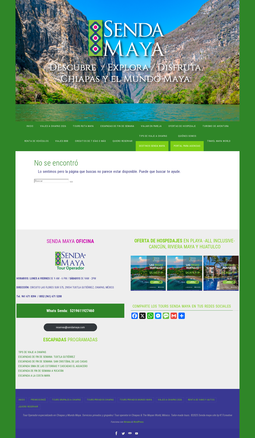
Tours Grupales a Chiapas (66, 399)
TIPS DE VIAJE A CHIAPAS (32, 352)
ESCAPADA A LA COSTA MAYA (34, 375)
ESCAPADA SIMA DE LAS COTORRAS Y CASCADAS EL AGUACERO (53, 366)
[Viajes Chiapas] (136, 433)
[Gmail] (174, 316)
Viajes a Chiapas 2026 (170, 399)
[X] (142, 316)
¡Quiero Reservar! (28, 406)
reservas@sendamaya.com (70, 327)
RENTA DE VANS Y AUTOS (201, 399)
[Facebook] (135, 316)
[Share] (182, 316)
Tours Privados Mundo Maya (136, 399)
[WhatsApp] (150, 316)
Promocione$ (38, 399)
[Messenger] (158, 316)
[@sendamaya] (123, 433)
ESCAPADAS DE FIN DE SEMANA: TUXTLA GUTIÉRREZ (46, 356)
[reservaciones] (130, 433)
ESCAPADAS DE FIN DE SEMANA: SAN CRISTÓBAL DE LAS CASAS (52, 361)
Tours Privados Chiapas (100, 399)
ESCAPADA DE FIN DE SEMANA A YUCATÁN (40, 370)
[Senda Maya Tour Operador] (116, 433)
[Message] (166, 316)
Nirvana (127, 421)
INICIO (21, 399)
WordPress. (138, 421)
